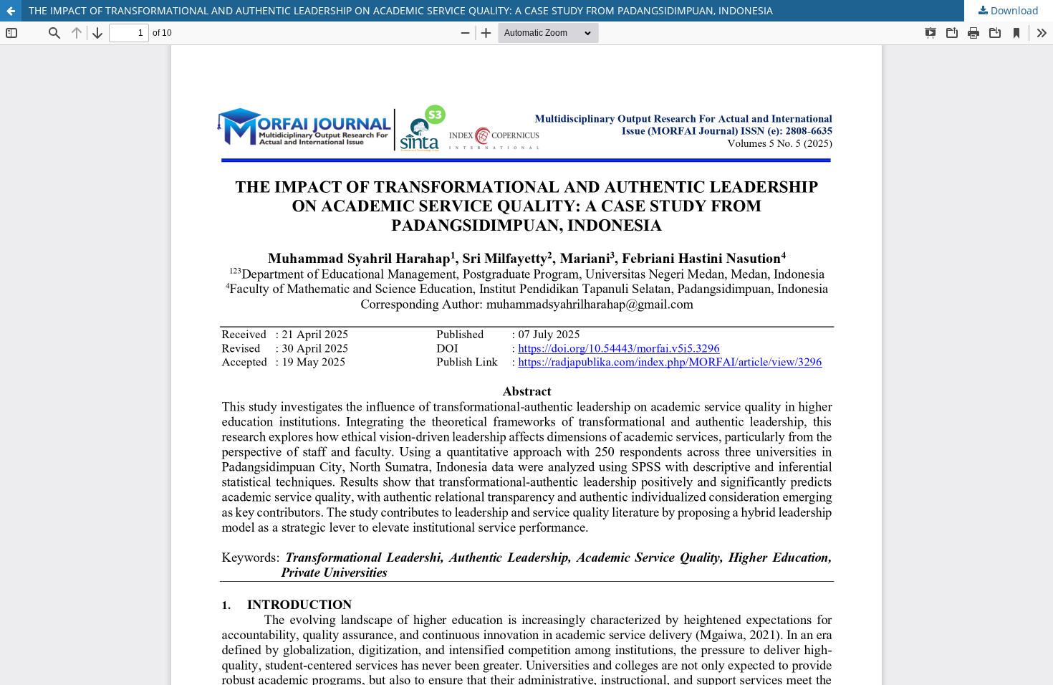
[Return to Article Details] (10, 10)
